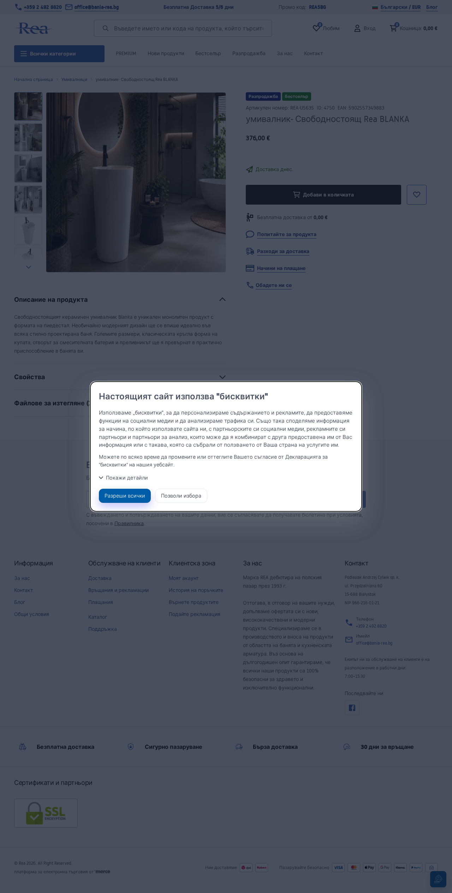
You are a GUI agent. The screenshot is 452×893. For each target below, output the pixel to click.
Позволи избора (181, 495)
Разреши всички (125, 495)
